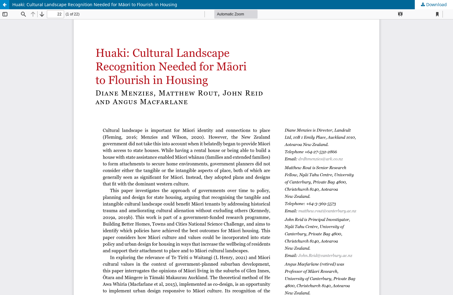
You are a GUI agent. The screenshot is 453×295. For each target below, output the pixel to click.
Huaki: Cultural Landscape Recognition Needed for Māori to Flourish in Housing (94, 4)
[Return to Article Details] (4, 4)
